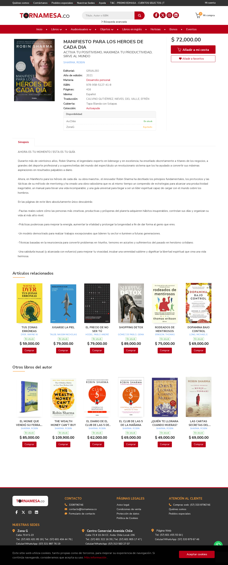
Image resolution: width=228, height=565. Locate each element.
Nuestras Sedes (86, 3)
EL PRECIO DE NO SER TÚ (97, 329)
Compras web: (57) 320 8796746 (191, 504)
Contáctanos (40, 3)
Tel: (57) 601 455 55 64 (168, 535)
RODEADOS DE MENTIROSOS (165, 329)
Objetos (105, 29)
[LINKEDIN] (176, 15)
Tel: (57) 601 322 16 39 (99, 539)
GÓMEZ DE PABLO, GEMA (131, 334)
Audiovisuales (80, 29)
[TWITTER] (163, 15)
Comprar (29, 350)
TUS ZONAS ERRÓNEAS (29, 329)
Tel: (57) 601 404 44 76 (58, 539)
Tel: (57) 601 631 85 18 (29, 539)
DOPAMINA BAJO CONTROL (199, 329)
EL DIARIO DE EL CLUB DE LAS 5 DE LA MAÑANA (97, 423)
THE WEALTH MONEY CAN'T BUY (63, 423)
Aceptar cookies (197, 554)
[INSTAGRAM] (169, 15)
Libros (55, 29)
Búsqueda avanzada (115, 21)
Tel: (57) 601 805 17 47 (127, 539)
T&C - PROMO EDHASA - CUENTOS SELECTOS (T (137, 3)
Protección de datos (128, 513)
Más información (95, 557)
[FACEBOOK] (156, 15)
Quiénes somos (20, 3)
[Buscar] (139, 16)
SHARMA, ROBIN (74, 62)
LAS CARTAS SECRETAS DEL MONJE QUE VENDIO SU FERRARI (198, 423)
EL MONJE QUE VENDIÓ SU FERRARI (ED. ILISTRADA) (29, 423)
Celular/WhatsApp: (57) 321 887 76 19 (38, 543)
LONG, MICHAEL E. (198, 334)
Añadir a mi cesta (195, 50)
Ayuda (102, 3)
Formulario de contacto (82, 513)
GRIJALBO (92, 71)
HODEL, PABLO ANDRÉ (97, 334)
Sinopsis (23, 142)
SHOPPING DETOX (131, 327)
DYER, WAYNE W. (29, 334)
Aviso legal (123, 504)
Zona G (22, 531)
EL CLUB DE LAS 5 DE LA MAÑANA (131, 423)
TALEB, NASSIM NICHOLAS (63, 334)
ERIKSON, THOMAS (165, 334)
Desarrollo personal (98, 80)
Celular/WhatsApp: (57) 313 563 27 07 (108, 543)
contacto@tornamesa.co (83, 509)
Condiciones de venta (129, 509)
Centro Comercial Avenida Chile (110, 531)
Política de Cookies (127, 518)
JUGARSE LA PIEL (63, 327)
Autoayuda (93, 108)
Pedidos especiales (62, 3)
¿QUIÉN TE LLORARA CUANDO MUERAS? (164, 423)
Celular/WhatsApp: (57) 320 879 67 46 (177, 539)
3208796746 (76, 504)
